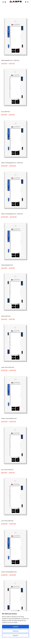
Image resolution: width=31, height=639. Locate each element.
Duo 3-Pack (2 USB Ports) (7, 469)
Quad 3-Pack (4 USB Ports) (7, 367)
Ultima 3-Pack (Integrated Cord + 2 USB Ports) (12, 163)
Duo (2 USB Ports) (5, 111)
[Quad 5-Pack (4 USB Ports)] (15, 599)
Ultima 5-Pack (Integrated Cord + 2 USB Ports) (12, 214)
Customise (15, 631)
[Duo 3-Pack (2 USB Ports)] (15, 446)
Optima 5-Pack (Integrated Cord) (9, 572)
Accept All (15, 626)
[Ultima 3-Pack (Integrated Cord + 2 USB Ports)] (15, 139)
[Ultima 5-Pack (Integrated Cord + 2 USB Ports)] (15, 190)
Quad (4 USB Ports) (5, 316)
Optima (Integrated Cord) (7, 265)
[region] (15, 625)
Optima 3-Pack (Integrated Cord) (9, 418)
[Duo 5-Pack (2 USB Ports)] (15, 497)
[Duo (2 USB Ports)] (15, 88)
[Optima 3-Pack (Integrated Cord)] (15, 395)
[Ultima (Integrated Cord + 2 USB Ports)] (15, 36)
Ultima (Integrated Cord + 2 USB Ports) (10, 60)
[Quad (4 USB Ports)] (15, 292)
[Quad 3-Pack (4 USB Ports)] (15, 343)
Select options (13, 51)
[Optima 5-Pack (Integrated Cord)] (15, 548)
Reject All (15, 635)
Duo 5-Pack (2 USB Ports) (7, 521)
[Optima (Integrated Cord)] (15, 241)
